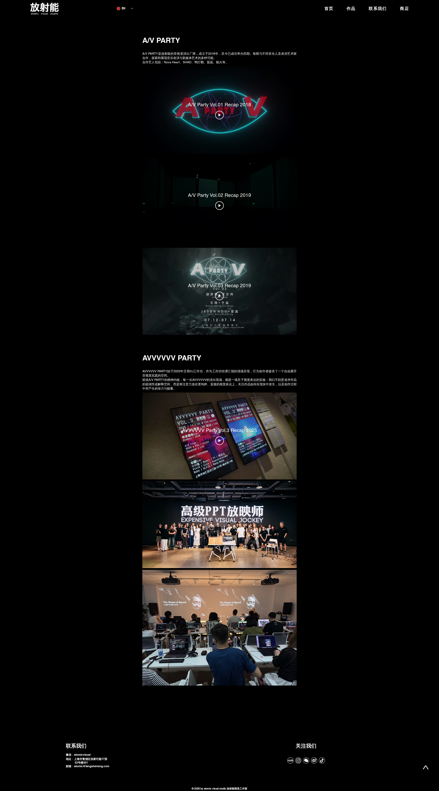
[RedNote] (290, 760)
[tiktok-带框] (321, 760)
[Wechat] (306, 760)
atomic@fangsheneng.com (91, 766)
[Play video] (219, 115)
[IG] (298, 760)
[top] (426, 767)
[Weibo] (314, 760)
